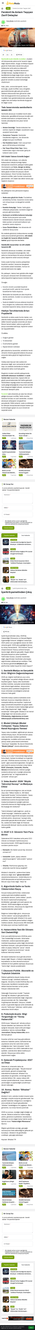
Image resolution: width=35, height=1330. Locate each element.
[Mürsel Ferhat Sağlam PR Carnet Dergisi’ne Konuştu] (17, 551)
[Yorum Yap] (3, 54)
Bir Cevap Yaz (8, 484)
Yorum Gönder (8, 528)
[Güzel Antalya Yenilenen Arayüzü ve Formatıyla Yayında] (9, 1197)
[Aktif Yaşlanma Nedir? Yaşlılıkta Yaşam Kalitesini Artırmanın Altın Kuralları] (26, 1178)
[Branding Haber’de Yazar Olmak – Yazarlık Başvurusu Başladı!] (26, 430)
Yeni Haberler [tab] (25, 535)
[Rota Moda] (13, 2)
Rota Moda (10, 21)
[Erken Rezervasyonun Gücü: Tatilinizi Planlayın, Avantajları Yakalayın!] (17, 561)
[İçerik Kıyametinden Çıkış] (9, 449)
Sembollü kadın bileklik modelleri (13, 59)
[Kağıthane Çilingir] (9, 1178)
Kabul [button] (31, 1327)
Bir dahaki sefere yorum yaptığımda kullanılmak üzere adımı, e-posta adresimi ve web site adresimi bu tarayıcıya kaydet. (18, 522)
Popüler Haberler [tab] (9, 535)
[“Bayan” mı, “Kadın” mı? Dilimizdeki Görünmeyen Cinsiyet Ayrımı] (17, 579)
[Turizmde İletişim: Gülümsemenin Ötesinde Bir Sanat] (26, 449)
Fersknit (4, 394)
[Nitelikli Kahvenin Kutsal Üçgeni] (26, 467)
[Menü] (2, 2)
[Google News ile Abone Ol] (7, 50)
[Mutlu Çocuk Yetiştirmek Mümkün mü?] (9, 467)
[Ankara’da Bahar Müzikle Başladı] (17, 570)
